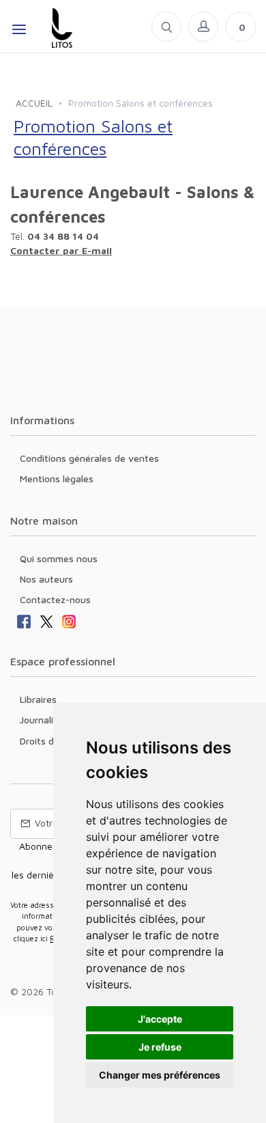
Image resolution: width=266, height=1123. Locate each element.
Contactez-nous (55, 599)
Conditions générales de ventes (89, 458)
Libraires (38, 699)
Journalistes (46, 719)
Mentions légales (56, 478)
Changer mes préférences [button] (159, 1075)
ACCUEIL (34, 103)
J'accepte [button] (160, 1019)
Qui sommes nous (59, 558)
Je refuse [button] (159, 1047)
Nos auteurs (46, 579)
